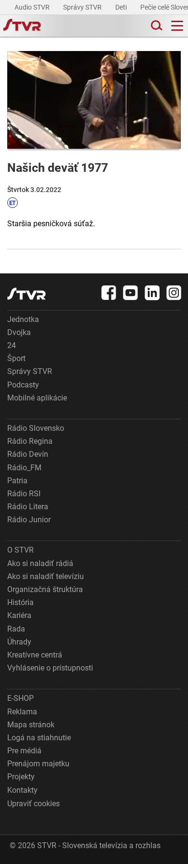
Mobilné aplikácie (37, 397)
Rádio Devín (27, 454)
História (20, 602)
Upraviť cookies (33, 803)
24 (11, 345)
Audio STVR (32, 7)
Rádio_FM (24, 467)
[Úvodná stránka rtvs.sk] (22, 26)
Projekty (21, 776)
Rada (16, 628)
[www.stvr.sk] (26, 293)
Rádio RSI (23, 493)
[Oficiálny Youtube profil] (130, 292)
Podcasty (23, 384)
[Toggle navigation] (177, 26)
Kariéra (19, 615)
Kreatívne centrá (34, 654)
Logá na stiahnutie (39, 737)
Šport (16, 358)
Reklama (22, 711)
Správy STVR (83, 7)
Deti (121, 7)
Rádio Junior (29, 519)
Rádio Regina (30, 441)
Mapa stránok (30, 724)
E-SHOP (20, 698)
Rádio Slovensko (35, 428)
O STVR (20, 550)
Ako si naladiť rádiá (40, 563)
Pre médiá (24, 750)
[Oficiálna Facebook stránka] (109, 292)
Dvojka (19, 332)
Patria (17, 480)
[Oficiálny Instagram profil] (174, 292)
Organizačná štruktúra (45, 589)
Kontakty (22, 790)
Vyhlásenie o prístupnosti (50, 667)
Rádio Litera (27, 506)
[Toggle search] (155, 26)
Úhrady (19, 641)
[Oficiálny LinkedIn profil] (152, 292)
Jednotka (23, 319)
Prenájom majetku (38, 763)
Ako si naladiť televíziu (45, 576)
